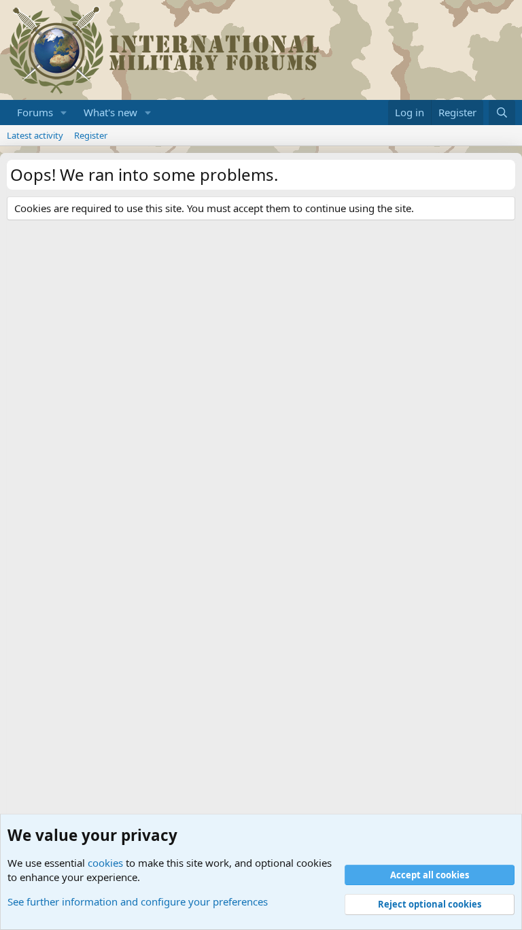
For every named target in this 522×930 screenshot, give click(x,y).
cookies (105, 862)
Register (90, 135)
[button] (63, 112)
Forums (35, 112)
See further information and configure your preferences (137, 901)
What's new (110, 112)
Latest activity (35, 135)
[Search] (502, 112)
